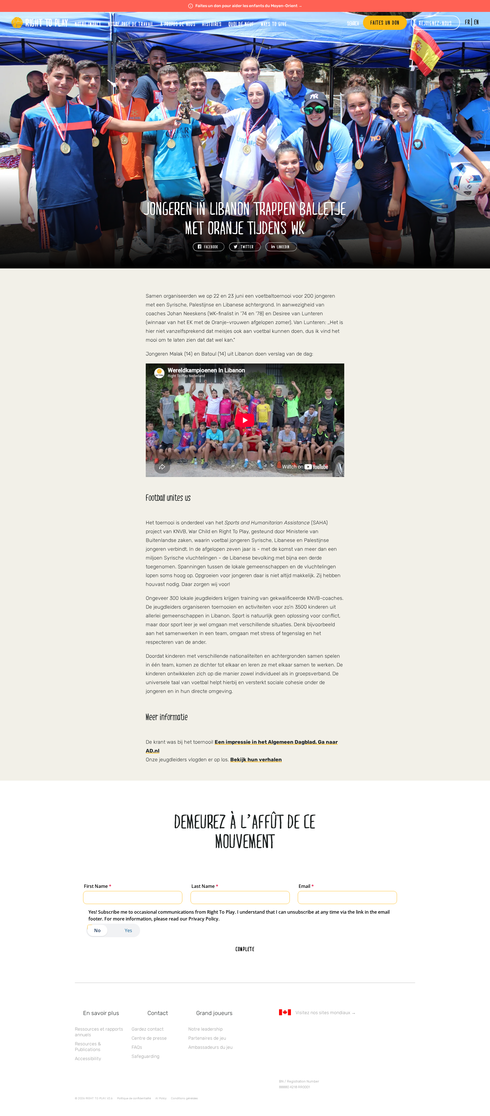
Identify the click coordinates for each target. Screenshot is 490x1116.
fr (467, 22)
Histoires (211, 23)
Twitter (294, 1029)
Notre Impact (88, 23)
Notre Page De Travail (131, 23)
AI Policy (160, 1098)
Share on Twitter (245, 246)
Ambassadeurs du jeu (210, 1047)
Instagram (306, 1029)
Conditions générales (184, 1098)
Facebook (282, 1029)
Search (353, 23)
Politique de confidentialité (134, 1098)
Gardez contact (148, 1029)
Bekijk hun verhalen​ (256, 759)
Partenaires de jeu (207, 1038)
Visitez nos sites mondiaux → (325, 1012)
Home (39, 22)
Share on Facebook (209, 246)
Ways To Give (274, 23)
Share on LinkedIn (281, 246)
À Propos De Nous (177, 23)
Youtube (330, 1029)
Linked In (318, 1029)
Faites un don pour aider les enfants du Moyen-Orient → (248, 5)
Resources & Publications (88, 1046)
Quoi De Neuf (241, 23)
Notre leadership (205, 1029)
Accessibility (88, 1058)
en (476, 22)
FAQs (137, 1047)
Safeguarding (145, 1056)
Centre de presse (149, 1038)
